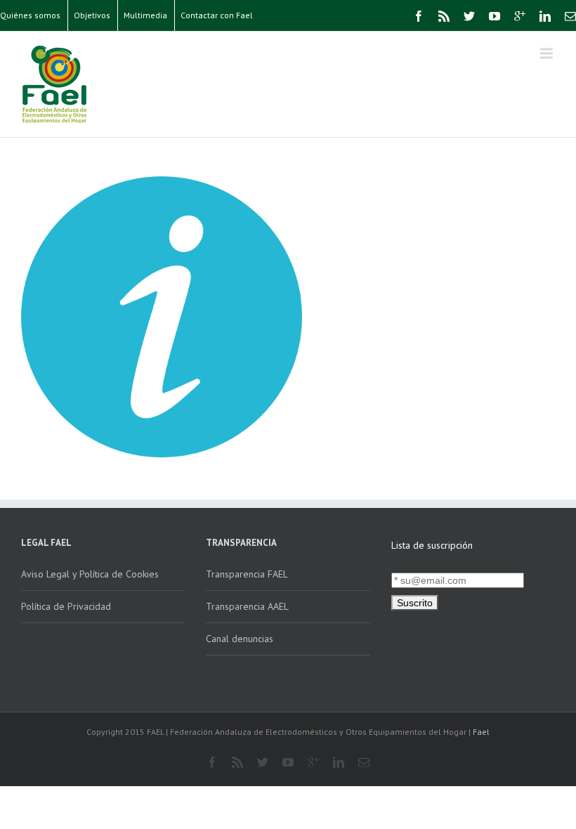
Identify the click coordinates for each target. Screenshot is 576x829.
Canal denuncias (239, 638)
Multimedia (145, 15)
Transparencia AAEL (247, 606)
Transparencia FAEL (247, 574)
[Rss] (444, 16)
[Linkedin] (545, 16)
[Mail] (570, 16)
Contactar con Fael (217, 15)
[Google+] (519, 16)
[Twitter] (469, 16)
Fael (481, 731)
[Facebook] (418, 16)
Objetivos (92, 15)
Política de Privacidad (66, 606)
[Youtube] (494, 16)
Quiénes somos (30, 15)
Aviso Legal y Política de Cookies (90, 574)
